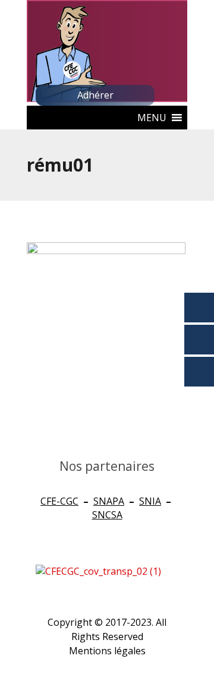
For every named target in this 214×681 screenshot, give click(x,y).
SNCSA (107, 514)
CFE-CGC (59, 501)
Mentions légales (107, 650)
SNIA (150, 501)
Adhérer (95, 95)
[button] (151, 117)
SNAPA (108, 501)
